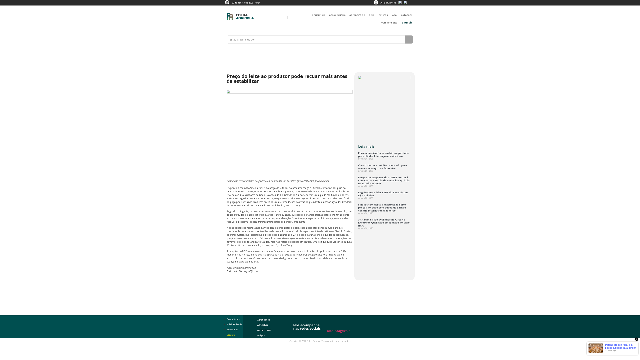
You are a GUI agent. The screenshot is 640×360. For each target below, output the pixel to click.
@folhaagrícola (338, 331)
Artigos (383, 14)
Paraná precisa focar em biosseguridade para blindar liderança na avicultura (383, 154)
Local (394, 14)
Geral (372, 14)
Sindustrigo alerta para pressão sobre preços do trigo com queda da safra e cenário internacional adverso (382, 207)
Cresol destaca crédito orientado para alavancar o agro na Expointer (382, 167)
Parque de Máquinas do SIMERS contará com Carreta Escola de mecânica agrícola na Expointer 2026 (384, 180)
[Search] (409, 40)
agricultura (319, 14)
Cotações (406, 14)
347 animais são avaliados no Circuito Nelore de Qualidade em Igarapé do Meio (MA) (384, 222)
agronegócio (357, 14)
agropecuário (337, 14)
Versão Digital (389, 22)
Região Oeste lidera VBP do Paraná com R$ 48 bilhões (383, 194)
